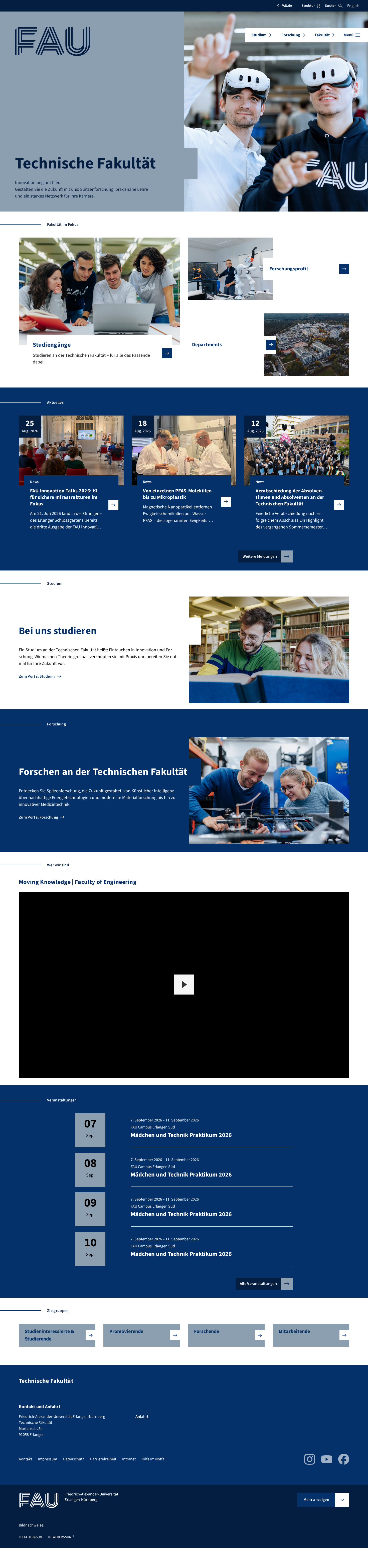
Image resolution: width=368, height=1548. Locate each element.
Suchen (330, 5)
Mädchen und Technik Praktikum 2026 (181, 1135)
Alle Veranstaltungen (258, 1283)
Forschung (290, 35)
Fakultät (322, 35)
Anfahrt (141, 1416)
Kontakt (25, 1459)
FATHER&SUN (32, 1537)
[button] (184, 985)
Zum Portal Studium (37, 676)
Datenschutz (73, 1459)
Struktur (308, 5)
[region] (184, 985)
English (353, 6)
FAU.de (286, 5)
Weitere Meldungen (260, 556)
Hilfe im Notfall (154, 1459)
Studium (259, 35)
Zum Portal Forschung (38, 817)
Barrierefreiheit (103, 1459)
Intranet (129, 1459)
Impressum (47, 1459)
